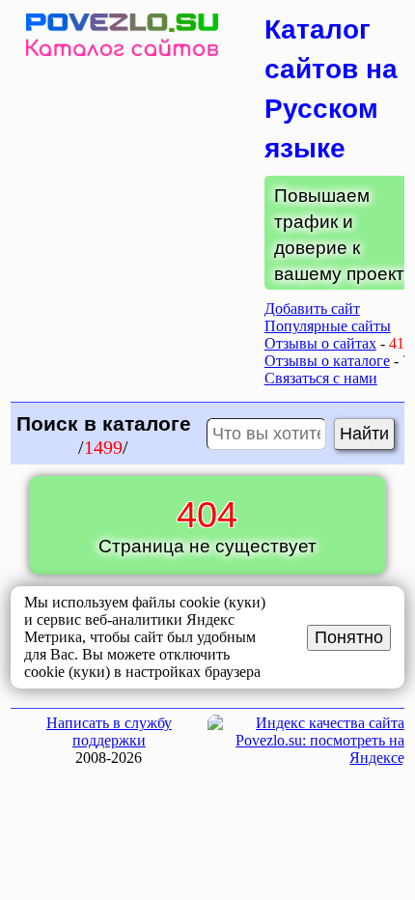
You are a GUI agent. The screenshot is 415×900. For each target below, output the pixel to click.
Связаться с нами (320, 378)
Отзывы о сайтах (320, 343)
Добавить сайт (312, 308)
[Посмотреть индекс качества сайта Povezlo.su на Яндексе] (306, 757)
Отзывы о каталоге (327, 360)
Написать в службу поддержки (109, 731)
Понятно (349, 637)
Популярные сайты (327, 326)
